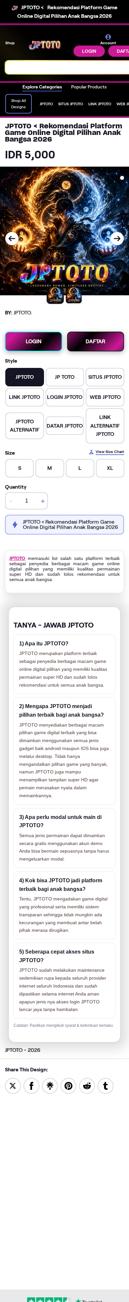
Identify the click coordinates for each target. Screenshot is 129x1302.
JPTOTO (17, 558)
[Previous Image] (12, 238)
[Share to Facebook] (31, 1085)
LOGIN (89, 51)
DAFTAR (95, 341)
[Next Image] (117, 238)
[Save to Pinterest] (68, 1085)
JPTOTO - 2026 (22, 1050)
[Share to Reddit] (87, 1085)
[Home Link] (44, 45)
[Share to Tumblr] (105, 1085)
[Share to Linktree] (50, 1085)
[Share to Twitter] (13, 1085)
